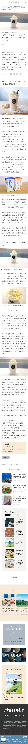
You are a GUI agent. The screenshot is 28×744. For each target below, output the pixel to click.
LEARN (7, 6)
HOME (3, 6)
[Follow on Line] (19, 715)
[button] (7, 311)
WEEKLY (14, 514)
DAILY (7, 514)
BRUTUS (6, 733)
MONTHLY (20, 514)
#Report (5, 457)
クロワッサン (16, 733)
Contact (13, 728)
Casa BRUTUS (11, 733)
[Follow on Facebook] (8, 715)
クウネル (24, 733)
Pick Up (14, 590)
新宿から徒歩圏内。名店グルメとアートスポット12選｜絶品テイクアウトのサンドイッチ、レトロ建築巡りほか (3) (16, 739)
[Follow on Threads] (23, 715)
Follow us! (14, 659)
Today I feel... (7, 736)
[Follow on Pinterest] (16, 715)
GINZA (21, 733)
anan (3, 733)
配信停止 (21, 637)
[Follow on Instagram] (5, 715)
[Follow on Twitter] (12, 715)
